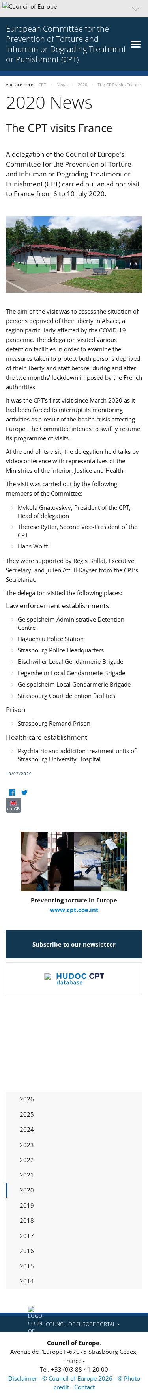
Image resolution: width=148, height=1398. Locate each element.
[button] (74, 8)
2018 (27, 1220)
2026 (27, 1099)
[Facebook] (12, 793)
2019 (27, 1205)
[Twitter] (24, 793)
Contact (84, 1387)
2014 (27, 1281)
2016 (27, 1251)
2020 (27, 1190)
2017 (27, 1236)
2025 (27, 1114)
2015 (27, 1266)
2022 (27, 1160)
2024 (27, 1129)
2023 (27, 1145)
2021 (27, 1175)
